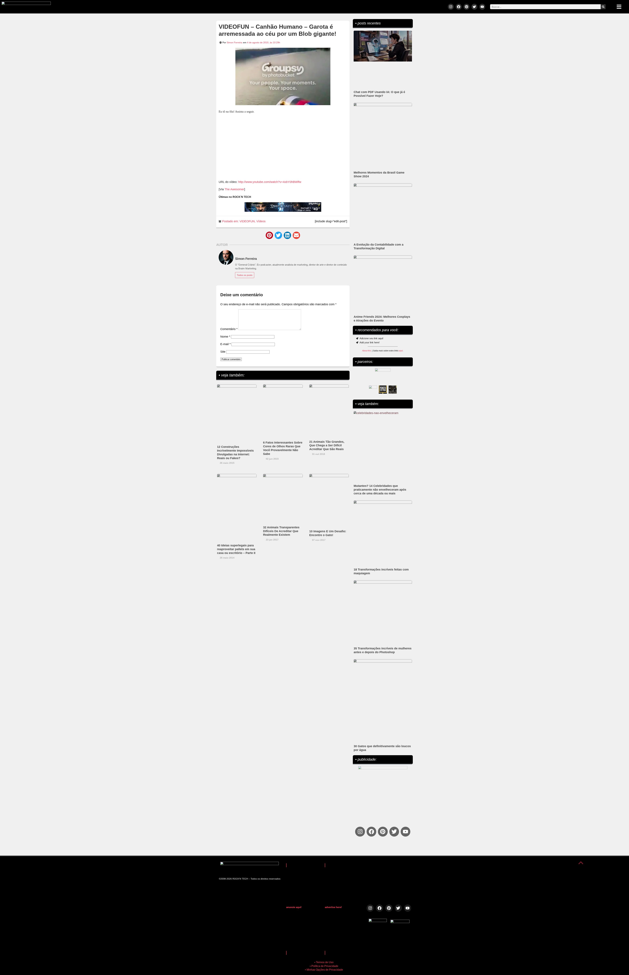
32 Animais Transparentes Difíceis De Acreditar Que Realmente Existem (281, 531)
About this (366, 351)
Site (222, 351)
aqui (401, 351)
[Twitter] (474, 7)
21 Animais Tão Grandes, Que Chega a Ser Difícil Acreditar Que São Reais (326, 445)
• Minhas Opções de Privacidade (324, 969)
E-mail (225, 344)
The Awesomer (234, 189)
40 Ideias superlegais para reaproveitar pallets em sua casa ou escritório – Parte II (236, 549)
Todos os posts (244, 275)
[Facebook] (459, 7)
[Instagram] (451, 7)
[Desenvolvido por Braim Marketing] (400, 922)
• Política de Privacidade (324, 966)
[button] (269, 235)
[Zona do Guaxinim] (393, 389)
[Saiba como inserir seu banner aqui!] (373, 389)
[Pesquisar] (603, 6)
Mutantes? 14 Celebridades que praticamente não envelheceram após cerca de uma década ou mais (380, 489)
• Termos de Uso (324, 962)
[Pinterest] (466, 7)
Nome (225, 336)
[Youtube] (482, 7)
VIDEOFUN (247, 221)
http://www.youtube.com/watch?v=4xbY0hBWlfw (269, 182)
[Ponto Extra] (383, 389)
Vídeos (261, 221)
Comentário (229, 329)
